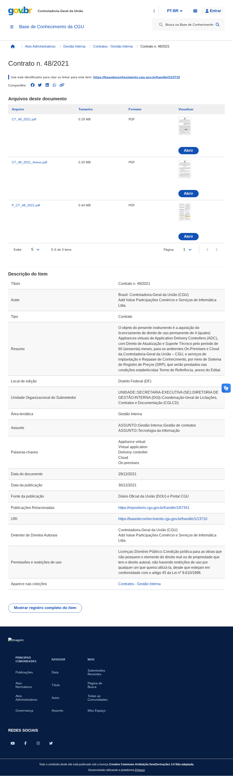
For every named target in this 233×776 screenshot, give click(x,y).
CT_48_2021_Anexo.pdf (29, 162)
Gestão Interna (74, 46)
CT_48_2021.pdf (24, 119)
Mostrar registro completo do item (45, 608)
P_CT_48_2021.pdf (26, 205)
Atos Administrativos (40, 46)
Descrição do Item (28, 273)
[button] (213, 11)
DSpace (140, 769)
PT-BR (172, 11)
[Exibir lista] (38, 249)
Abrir (188, 150)
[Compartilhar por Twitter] (51, 743)
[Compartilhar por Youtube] (12, 743)
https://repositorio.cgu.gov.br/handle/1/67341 (154, 508)
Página (169, 249)
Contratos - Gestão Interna (113, 46)
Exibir (18, 249)
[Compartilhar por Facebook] (25, 743)
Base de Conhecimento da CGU (51, 26)
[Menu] (11, 26)
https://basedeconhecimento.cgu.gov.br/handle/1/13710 (136, 77)
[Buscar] (217, 24)
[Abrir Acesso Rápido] (154, 11)
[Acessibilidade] (195, 11)
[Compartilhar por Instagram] (38, 743)
